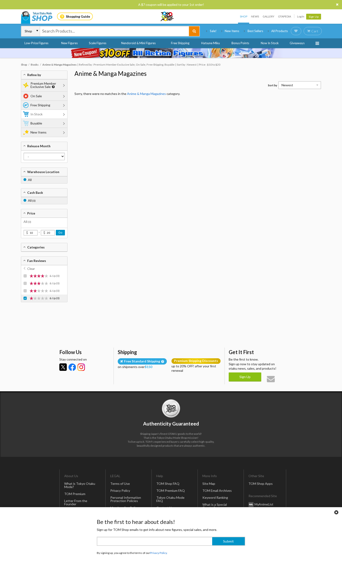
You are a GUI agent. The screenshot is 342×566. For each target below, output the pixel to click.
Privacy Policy (120, 490)
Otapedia (284, 16)
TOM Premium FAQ (170, 490)
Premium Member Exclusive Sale (43, 85)
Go (60, 232)
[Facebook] (72, 367)
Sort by (272, 85)
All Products (279, 31)
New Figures (69, 43)
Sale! (213, 31)
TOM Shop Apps (260, 484)
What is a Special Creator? (214, 506)
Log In (300, 16)
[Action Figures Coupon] (171, 53)
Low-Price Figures (36, 43)
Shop (243, 16)
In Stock (36, 114)
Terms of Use (120, 484)
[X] (63, 367)
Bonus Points (240, 43)
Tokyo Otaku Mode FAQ (170, 499)
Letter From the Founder (75, 502)
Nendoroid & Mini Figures (138, 43)
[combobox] (114, 31)
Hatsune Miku (210, 43)
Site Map (208, 484)
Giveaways (297, 43)
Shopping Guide (78, 16)
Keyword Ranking (215, 497)
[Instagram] (81, 367)
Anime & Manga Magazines (110, 73)
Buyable (36, 123)
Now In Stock (270, 43)
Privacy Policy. (159, 552)
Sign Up (314, 16)
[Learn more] (53, 87)
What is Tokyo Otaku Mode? (79, 485)
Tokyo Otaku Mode (167, 16)
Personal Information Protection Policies (125, 499)
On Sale (36, 96)
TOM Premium (74, 494)
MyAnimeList (264, 504)
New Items (232, 31)
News (255, 16)
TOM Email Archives (217, 490)
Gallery (268, 16)
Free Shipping (180, 43)
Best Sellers (255, 31)
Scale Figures (97, 43)
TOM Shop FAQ (167, 484)
